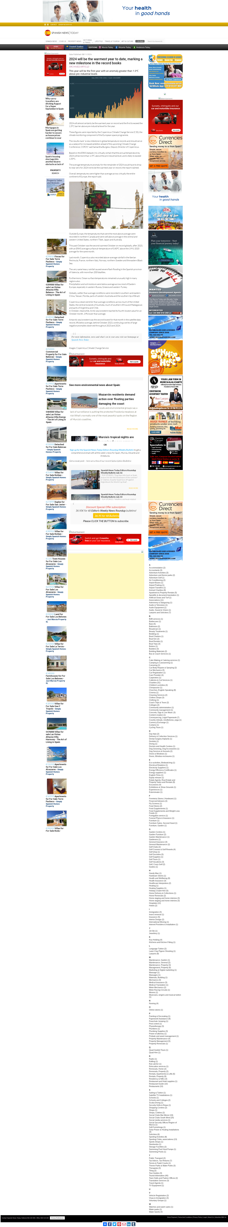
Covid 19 (62, 41)
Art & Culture (127, 41)
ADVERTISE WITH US (65, 25)
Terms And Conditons (185, 1217)
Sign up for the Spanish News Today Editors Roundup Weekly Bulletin (102, 450)
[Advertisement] (106, 576)
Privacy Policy (197, 1217)
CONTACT (53, 25)
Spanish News (51, 41)
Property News (74, 41)
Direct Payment (172, 1217)
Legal (205, 1217)
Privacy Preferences (57, 1218)
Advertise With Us (220, 1217)
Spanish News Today (80, 339)
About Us (211, 1217)
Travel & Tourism (112, 41)
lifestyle (99, 41)
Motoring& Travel (87, 41)
